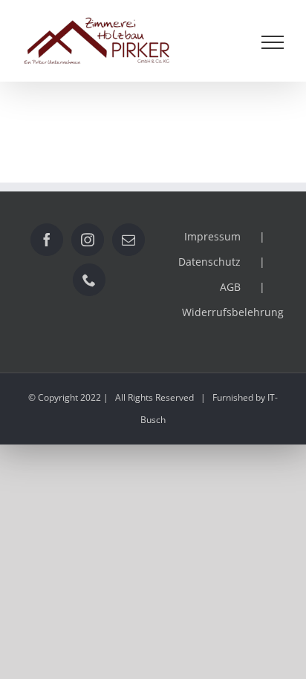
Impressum (212, 236)
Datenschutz (209, 262)
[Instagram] (87, 239)
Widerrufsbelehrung (233, 312)
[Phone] (89, 279)
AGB (230, 287)
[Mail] (128, 239)
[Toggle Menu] (273, 42)
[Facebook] (46, 239)
